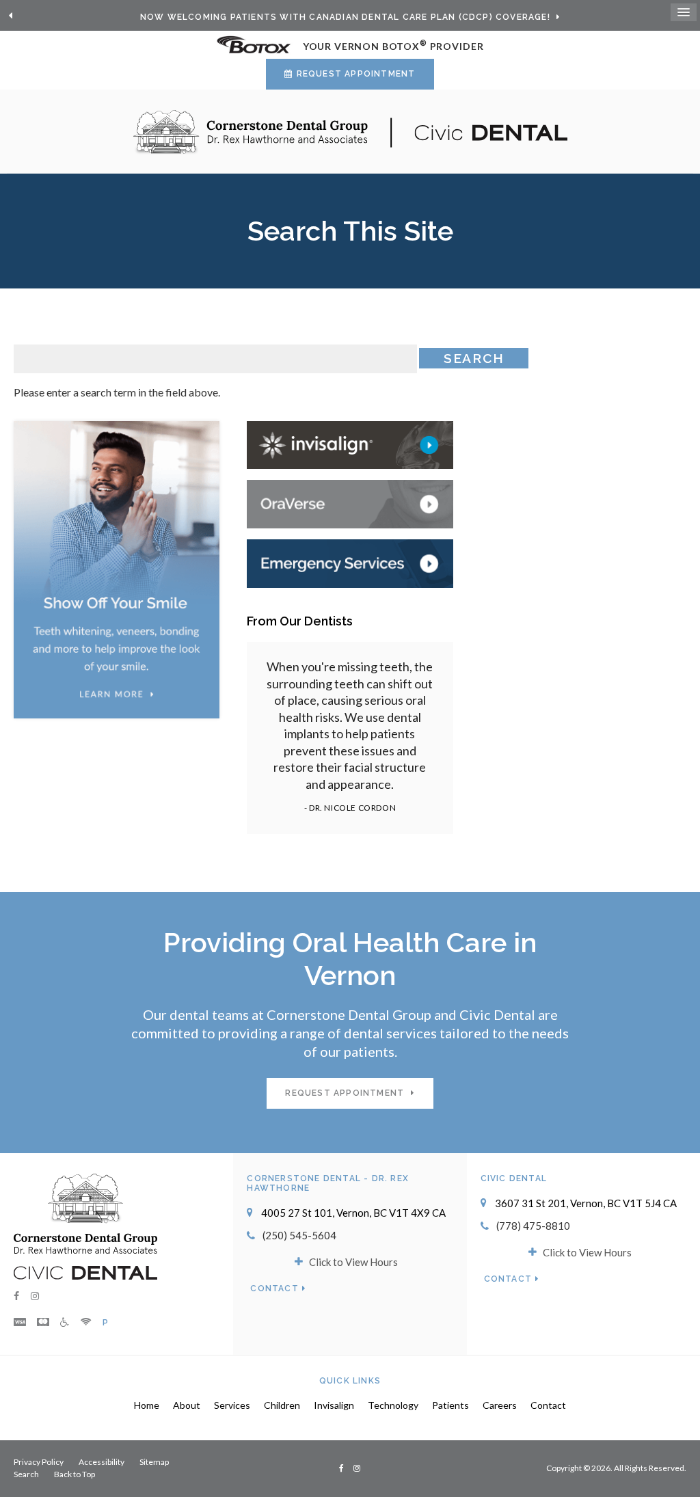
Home (146, 1405)
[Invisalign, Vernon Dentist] (350, 443)
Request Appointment (356, 74)
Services (232, 1405)
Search (26, 1474)
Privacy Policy (39, 1462)
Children (282, 1405)
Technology (393, 1405)
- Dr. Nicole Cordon (350, 808)
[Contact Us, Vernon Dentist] (350, 562)
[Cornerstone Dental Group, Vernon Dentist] (85, 1212)
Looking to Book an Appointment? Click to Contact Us (346, 17)
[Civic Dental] (85, 1271)
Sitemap (154, 1462)
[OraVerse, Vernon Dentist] (350, 502)
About (186, 1405)
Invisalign (334, 1405)
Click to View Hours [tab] (353, 1262)
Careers (500, 1405)
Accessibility (101, 1462)
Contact (274, 1288)
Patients (450, 1405)
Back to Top (74, 1474)
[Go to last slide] (10, 15)
